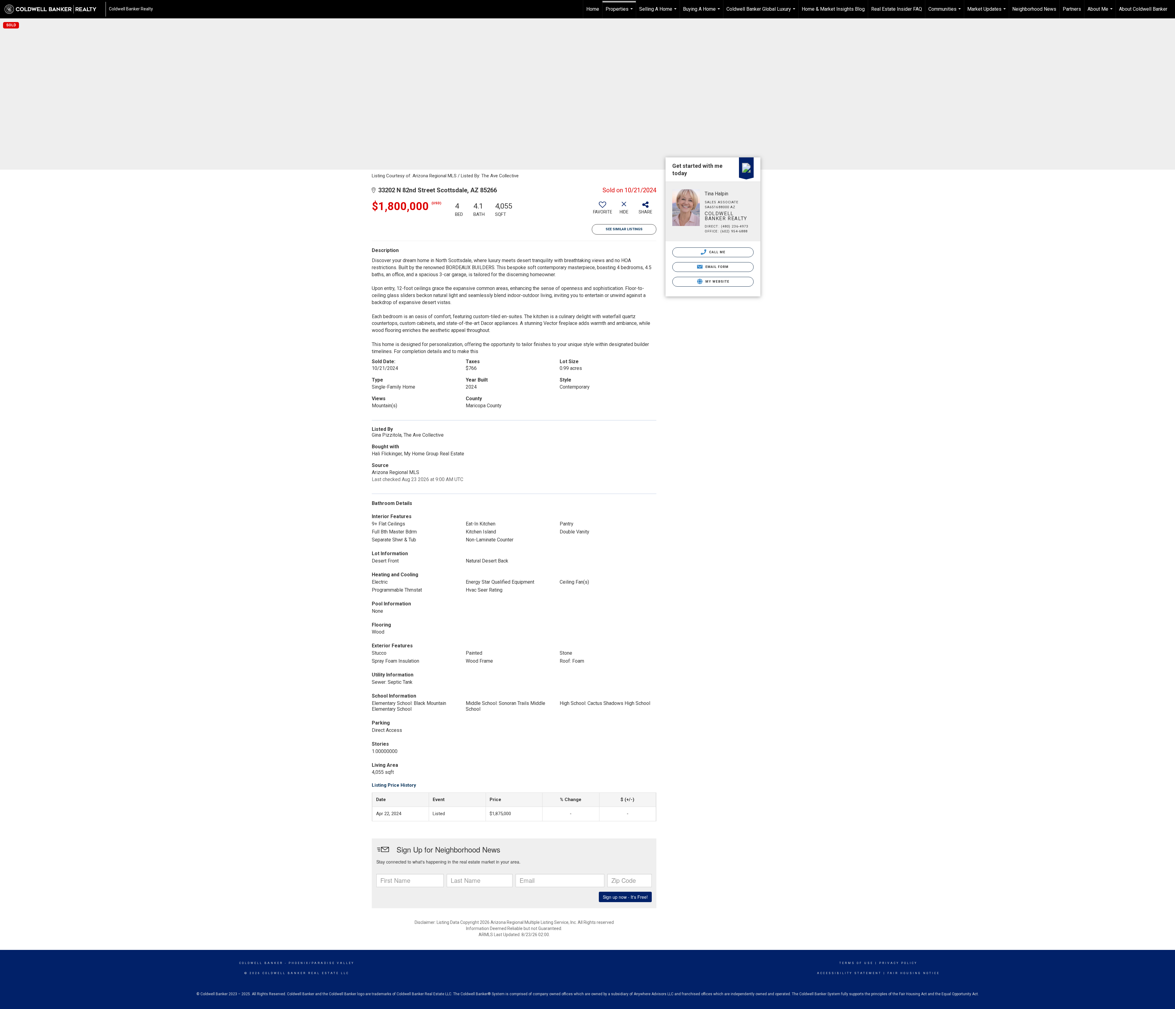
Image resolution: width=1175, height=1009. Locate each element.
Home (592, 9)
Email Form (716, 267)
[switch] (602, 210)
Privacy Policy (898, 963)
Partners (1072, 9)
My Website (716, 282)
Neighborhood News (1034, 9)
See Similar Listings (624, 229)
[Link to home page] (54, 9)
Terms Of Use (856, 963)
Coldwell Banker (261, 963)
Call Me (717, 252)
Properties (620, 12)
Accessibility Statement (849, 973)
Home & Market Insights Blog (833, 9)
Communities (945, 12)
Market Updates (987, 12)
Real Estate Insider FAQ (896, 9)
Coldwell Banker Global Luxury (761, 12)
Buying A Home (702, 12)
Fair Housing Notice (913, 973)
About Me (1100, 12)
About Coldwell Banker (1143, 9)
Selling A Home (658, 12)
